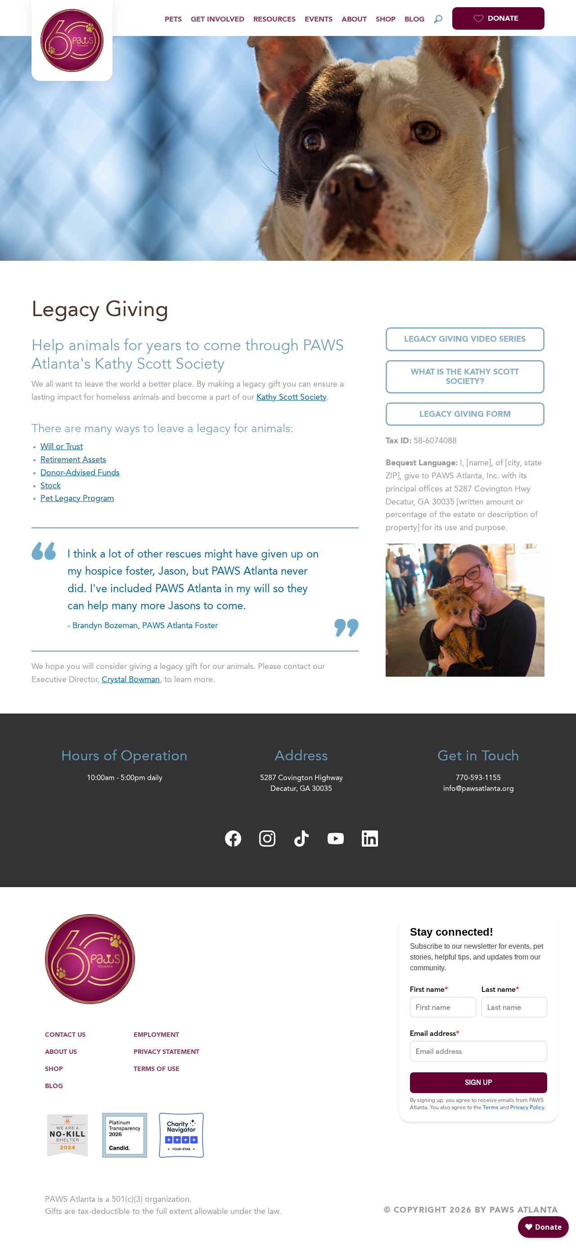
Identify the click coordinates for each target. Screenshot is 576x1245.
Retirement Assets (73, 460)
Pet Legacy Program (77, 499)
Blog (414, 19)
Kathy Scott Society (291, 397)
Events (319, 19)
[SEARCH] (438, 19)
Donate (503, 18)
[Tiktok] (301, 838)
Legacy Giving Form (465, 415)
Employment (156, 1035)
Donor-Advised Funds (80, 473)
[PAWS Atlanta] (72, 40)
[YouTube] (336, 838)
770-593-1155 (478, 778)
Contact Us (65, 1035)
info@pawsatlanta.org (478, 789)
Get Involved (217, 19)
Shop (386, 19)
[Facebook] (233, 838)
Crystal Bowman (131, 680)
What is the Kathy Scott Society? (465, 377)
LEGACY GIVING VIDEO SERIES (465, 339)
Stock (50, 486)
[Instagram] (267, 838)
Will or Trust (61, 447)
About (354, 19)
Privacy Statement (166, 1052)
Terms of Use (157, 1069)
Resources (274, 19)
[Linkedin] (370, 838)
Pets (173, 19)
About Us (61, 1052)
